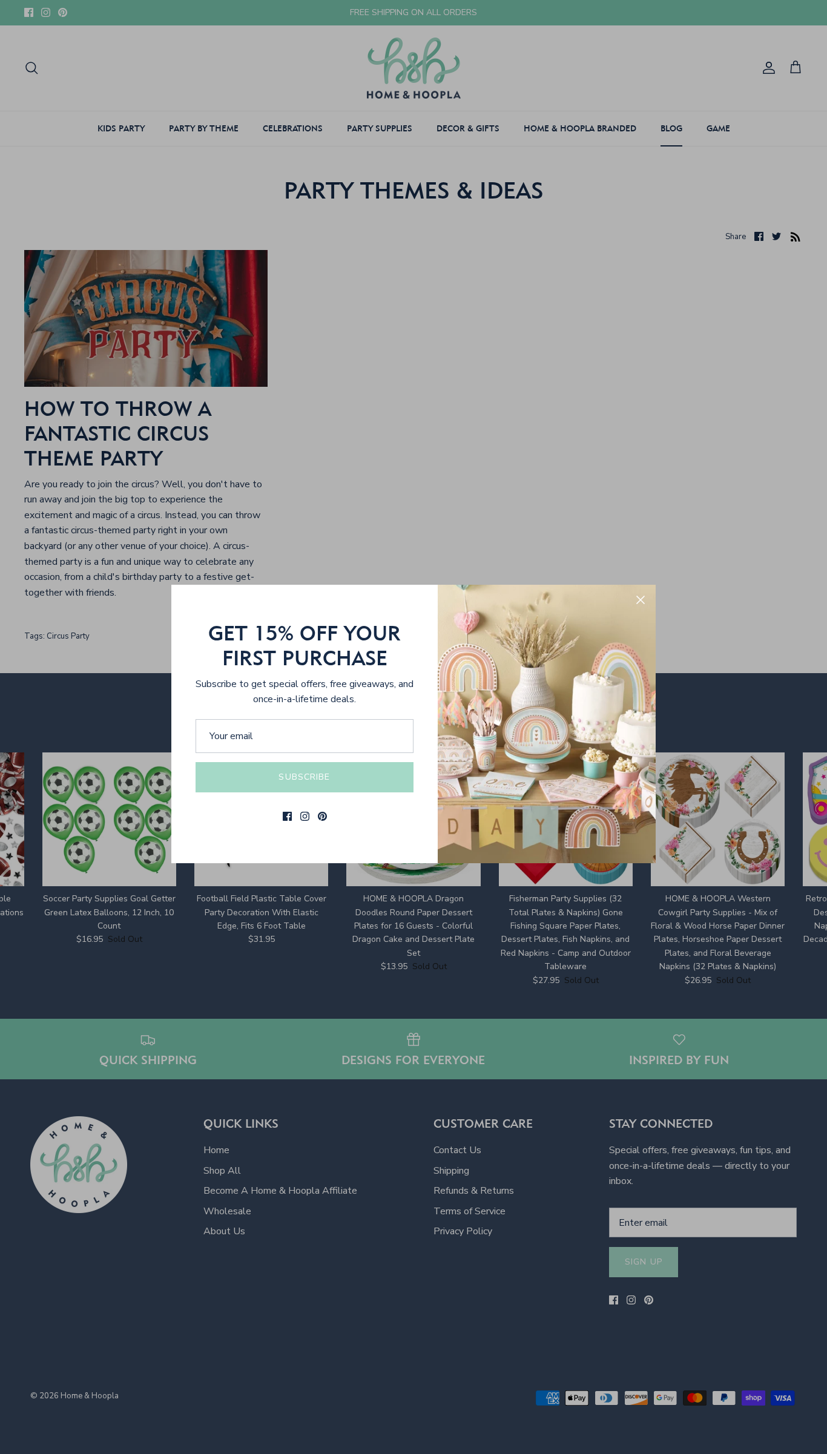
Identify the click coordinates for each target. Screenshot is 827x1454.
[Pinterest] (322, 816)
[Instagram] (304, 816)
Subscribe (304, 777)
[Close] (640, 600)
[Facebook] (287, 816)
